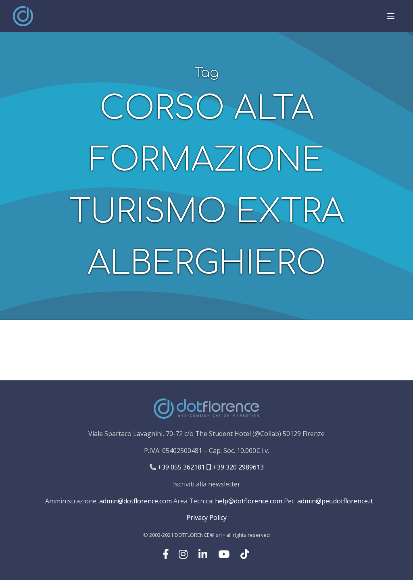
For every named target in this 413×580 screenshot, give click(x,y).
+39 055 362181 (180, 467)
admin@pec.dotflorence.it (335, 501)
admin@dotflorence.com (135, 501)
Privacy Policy (206, 517)
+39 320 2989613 (237, 467)
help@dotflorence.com (248, 501)
